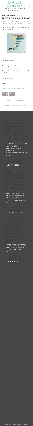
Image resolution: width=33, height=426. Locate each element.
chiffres (5, 23)
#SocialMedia (12, 146)
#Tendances (11, 151)
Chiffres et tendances (9, 21)
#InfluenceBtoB (13, 198)
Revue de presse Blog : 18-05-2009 (18, 105)
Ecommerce (22, 21)
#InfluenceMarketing (15, 195)
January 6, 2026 (12, 165)
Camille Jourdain (14, 4)
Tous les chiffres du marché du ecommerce (15, 88)
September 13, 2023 (14, 212)
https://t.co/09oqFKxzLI (16, 144)
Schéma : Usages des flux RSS (18, 100)
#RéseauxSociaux (13, 148)
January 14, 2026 (13, 262)
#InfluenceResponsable (16, 193)
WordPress (9, 424)
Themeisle (26, 424)
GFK (12, 78)
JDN (8, 78)
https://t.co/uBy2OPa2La (16, 245)
